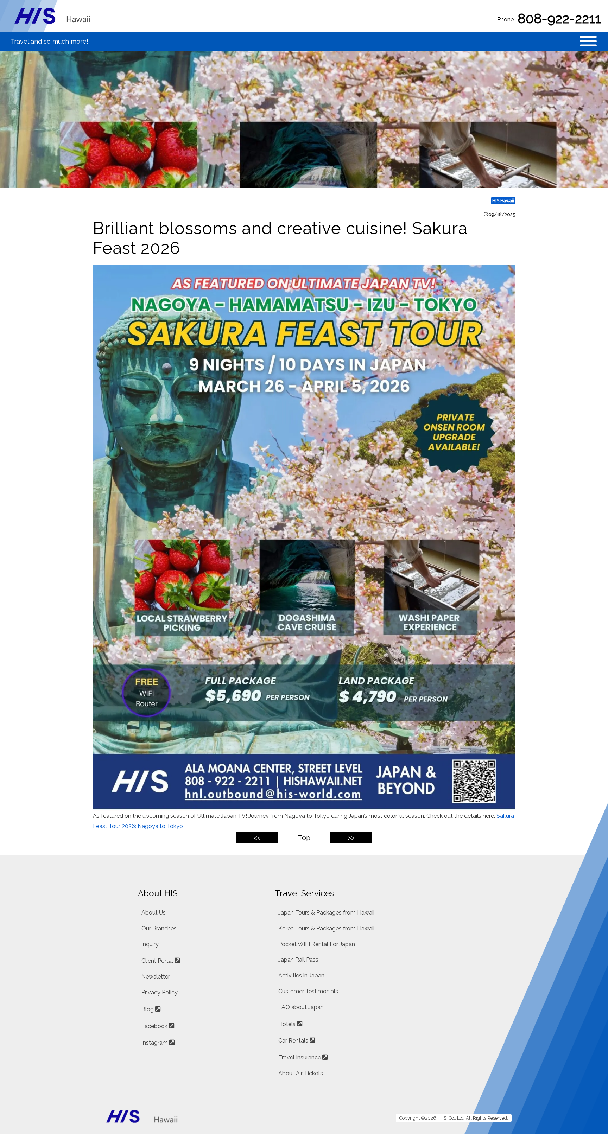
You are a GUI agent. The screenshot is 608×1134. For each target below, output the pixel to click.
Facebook (154, 1026)
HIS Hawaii (503, 200)
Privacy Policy (159, 992)
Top (304, 837)
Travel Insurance (299, 1057)
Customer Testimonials (308, 991)
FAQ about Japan (301, 1007)
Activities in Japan (301, 975)
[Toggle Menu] (588, 41)
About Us (153, 912)
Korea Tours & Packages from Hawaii (326, 928)
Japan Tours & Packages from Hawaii (326, 912)
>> (351, 837)
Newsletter (155, 976)
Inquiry (150, 944)
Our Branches (159, 928)
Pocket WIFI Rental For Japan (316, 944)
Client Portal (157, 960)
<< (257, 837)
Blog (147, 1009)
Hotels (287, 1024)
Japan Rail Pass (298, 959)
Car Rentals (293, 1040)
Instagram (154, 1042)
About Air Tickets (300, 1073)
